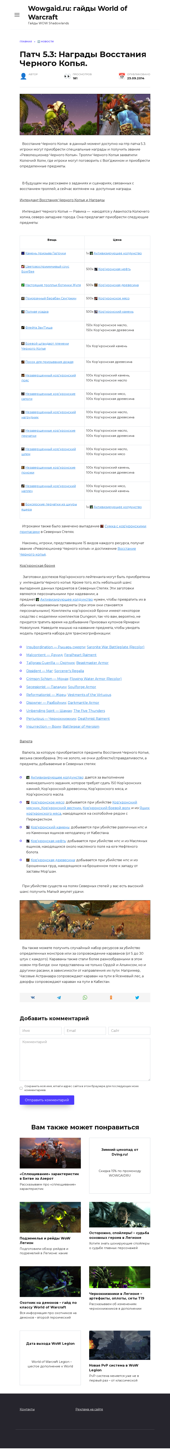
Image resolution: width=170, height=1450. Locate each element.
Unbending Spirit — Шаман (49, 711)
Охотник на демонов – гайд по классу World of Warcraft (48, 1305)
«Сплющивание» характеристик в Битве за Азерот (49, 1176)
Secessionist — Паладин (46, 687)
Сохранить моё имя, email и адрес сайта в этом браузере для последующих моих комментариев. (81, 1088)
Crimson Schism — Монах (47, 679)
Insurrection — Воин (43, 727)
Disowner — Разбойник (46, 703)
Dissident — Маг (39, 671)
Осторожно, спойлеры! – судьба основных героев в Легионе (119, 1235)
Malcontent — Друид (44, 655)
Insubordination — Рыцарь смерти (55, 647)
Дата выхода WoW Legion (50, 1343)
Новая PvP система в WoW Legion (113, 1367)
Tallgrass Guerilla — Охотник (50, 663)
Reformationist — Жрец (46, 695)
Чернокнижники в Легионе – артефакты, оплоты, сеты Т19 (116, 1296)
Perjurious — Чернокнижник (51, 719)
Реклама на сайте (89, 1409)
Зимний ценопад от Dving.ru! (119, 1152)
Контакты (27, 1409)
